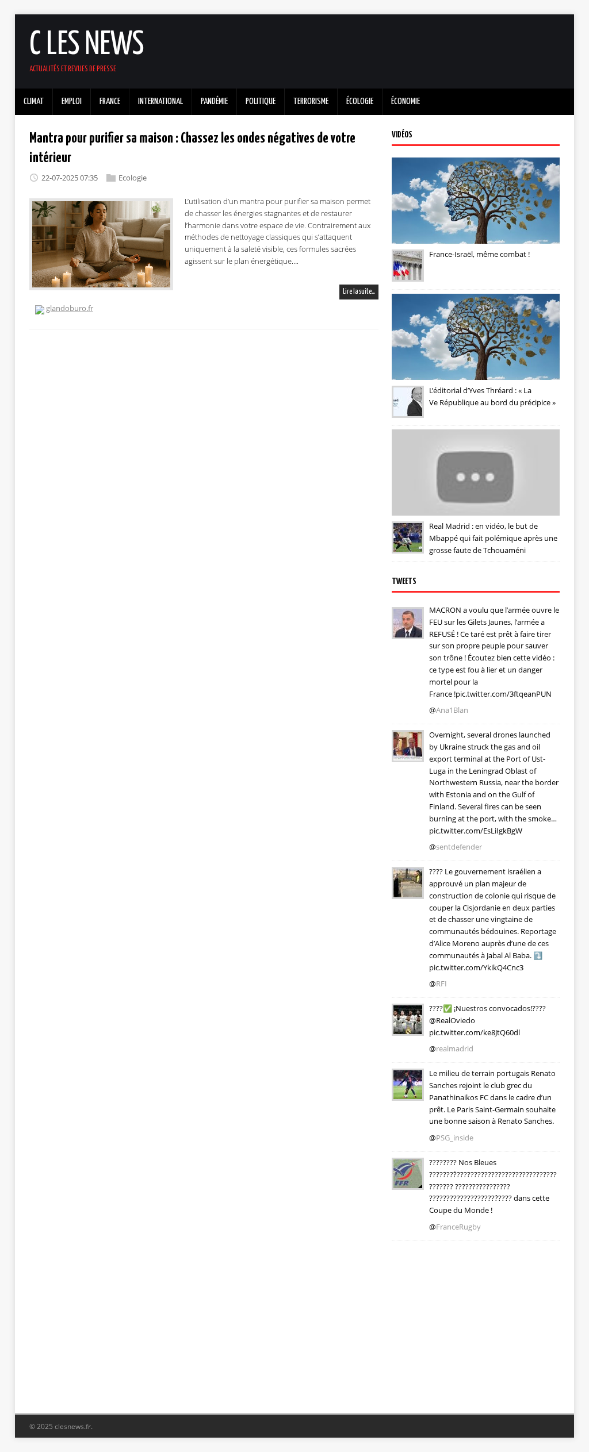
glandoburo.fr (69, 308)
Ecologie (132, 177)
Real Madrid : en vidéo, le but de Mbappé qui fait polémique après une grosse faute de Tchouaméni (493, 538)
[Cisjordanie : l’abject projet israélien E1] (407, 891)
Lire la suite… (359, 291)
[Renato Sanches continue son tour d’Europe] (407, 1093)
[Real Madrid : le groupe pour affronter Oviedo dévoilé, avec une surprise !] (407, 1028)
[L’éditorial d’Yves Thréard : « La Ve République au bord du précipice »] (407, 410)
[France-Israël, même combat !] (407, 273)
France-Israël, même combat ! (479, 254)
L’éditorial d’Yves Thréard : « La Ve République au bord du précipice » (492, 396)
